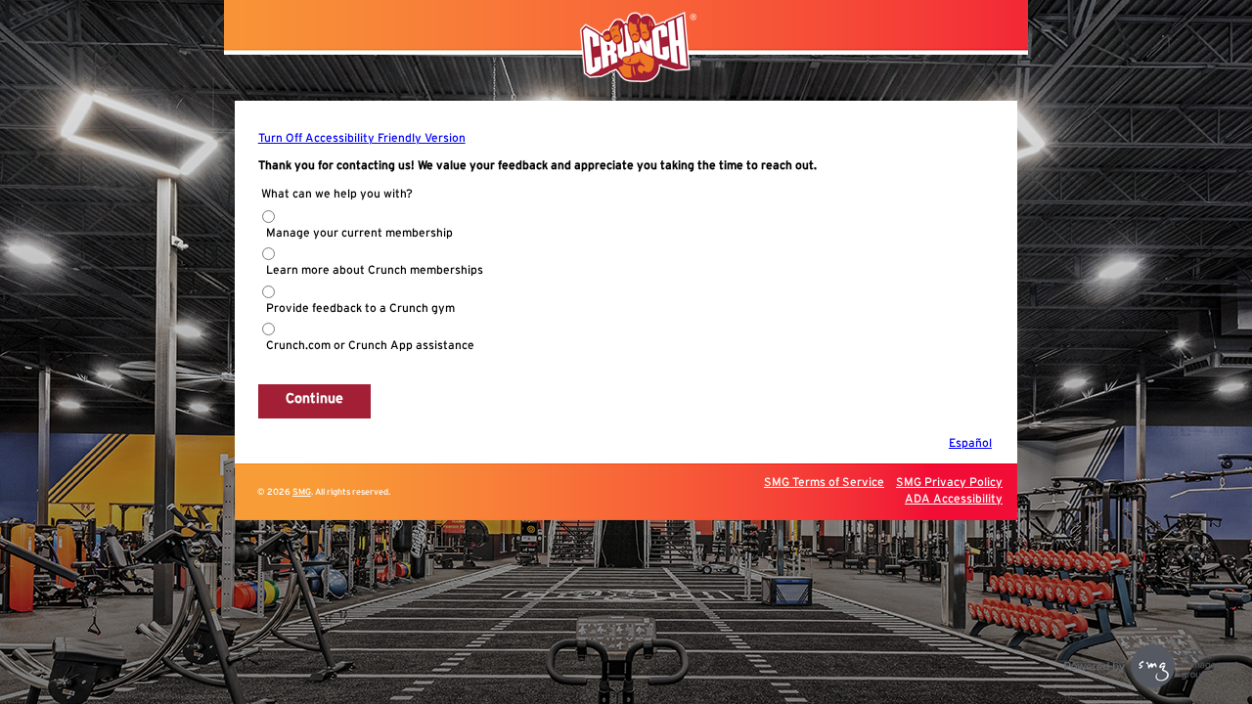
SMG (301, 492)
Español (970, 443)
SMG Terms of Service (824, 482)
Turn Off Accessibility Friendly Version (362, 138)
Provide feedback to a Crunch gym (360, 308)
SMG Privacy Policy (949, 482)
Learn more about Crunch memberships (374, 270)
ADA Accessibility (954, 499)
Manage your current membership (359, 233)
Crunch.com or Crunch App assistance (370, 345)
